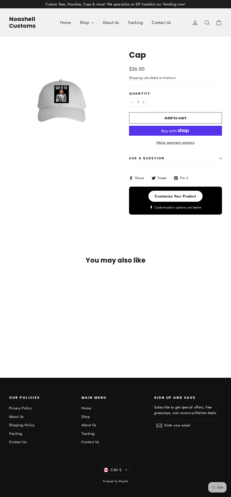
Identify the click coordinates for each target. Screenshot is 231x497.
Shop (85, 22)
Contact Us (161, 22)
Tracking (135, 22)
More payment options (176, 142)
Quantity (139, 94)
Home (65, 22)
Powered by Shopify (115, 481)
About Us (111, 22)
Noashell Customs (22, 22)
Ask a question (146, 158)
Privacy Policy (20, 408)
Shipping (135, 78)
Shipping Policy (21, 425)
